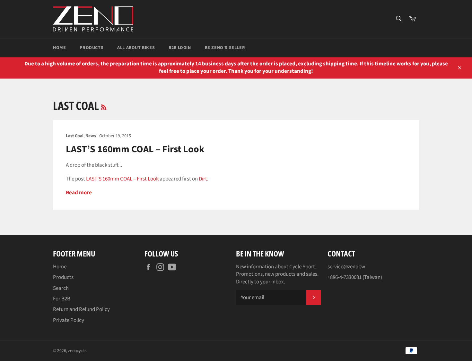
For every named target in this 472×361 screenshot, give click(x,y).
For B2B (61, 299)
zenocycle (77, 351)
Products (91, 48)
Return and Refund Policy (81, 309)
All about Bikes (136, 48)
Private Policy (68, 320)
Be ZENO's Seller (225, 48)
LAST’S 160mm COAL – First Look (135, 149)
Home (59, 48)
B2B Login (180, 48)
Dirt (203, 179)
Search (61, 288)
